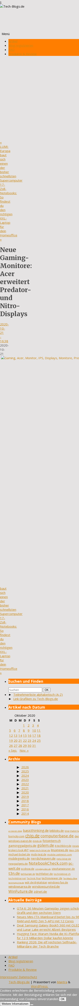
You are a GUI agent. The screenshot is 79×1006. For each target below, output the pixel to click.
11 (39, 730)
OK (47, 690)
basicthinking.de (36, 830)
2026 (25, 767)
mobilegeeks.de (19, 858)
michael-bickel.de (19, 854)
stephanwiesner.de (63, 868)
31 (34, 745)
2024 (25, 775)
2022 (25, 784)
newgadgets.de (18, 864)
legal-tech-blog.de (39, 850)
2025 (25, 771)
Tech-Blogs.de (19, 982)
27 (15, 745)
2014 (25, 813)
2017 (25, 805)
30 (29, 745)
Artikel (12, 41)
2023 (25, 780)
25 (39, 740)
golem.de (45, 845)
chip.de (32, 836)
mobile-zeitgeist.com (59, 854)
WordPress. (39, 986)
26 (11, 745)
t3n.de (14, 873)
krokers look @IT (18, 850)
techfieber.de (44, 874)
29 (25, 745)
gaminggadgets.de (22, 845)
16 (29, 735)
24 (34, 740)
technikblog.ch (62, 873)
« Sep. (12, 750)
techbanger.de (28, 873)
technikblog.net (17, 878)
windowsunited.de (46, 886)
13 (15, 735)
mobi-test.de (38, 854)
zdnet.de (40, 891)
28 (20, 745)
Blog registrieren (20, 45)
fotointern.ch (52, 841)
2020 (25, 792)
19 (11, 740)
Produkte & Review (22, 54)
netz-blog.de (63, 858)
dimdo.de (37, 841)
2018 (25, 801)
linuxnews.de (59, 850)
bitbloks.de (57, 831)
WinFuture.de (20, 891)
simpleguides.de (43, 869)
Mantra (62, 982)
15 (25, 735)
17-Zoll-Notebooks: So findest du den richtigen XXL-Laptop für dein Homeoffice (8, 211)
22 (25, 740)
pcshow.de (27, 869)
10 (34, 730)
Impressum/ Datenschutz (18, 977)
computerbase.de (57, 835)
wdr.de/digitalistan (36, 882)
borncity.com (16, 836)
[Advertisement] (39, 98)
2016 (25, 809)
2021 (25, 788)
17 (34, 735)
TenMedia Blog (70, 878)
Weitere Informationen (15, 1003)
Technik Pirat (34, 878)
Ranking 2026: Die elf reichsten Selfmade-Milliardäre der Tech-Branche (47, 944)
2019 (25, 796)
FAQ (11, 49)
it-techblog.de (63, 846)
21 (20, 740)
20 (15, 740)
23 (29, 740)
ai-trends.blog (15, 831)
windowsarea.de (19, 886)
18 (39, 735)
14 (20, 735)
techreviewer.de (52, 878)
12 (11, 735)
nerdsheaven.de (43, 858)
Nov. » (24, 750)
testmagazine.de (16, 882)
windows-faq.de (58, 882)
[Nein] (31, 1004)
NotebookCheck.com (48, 863)
